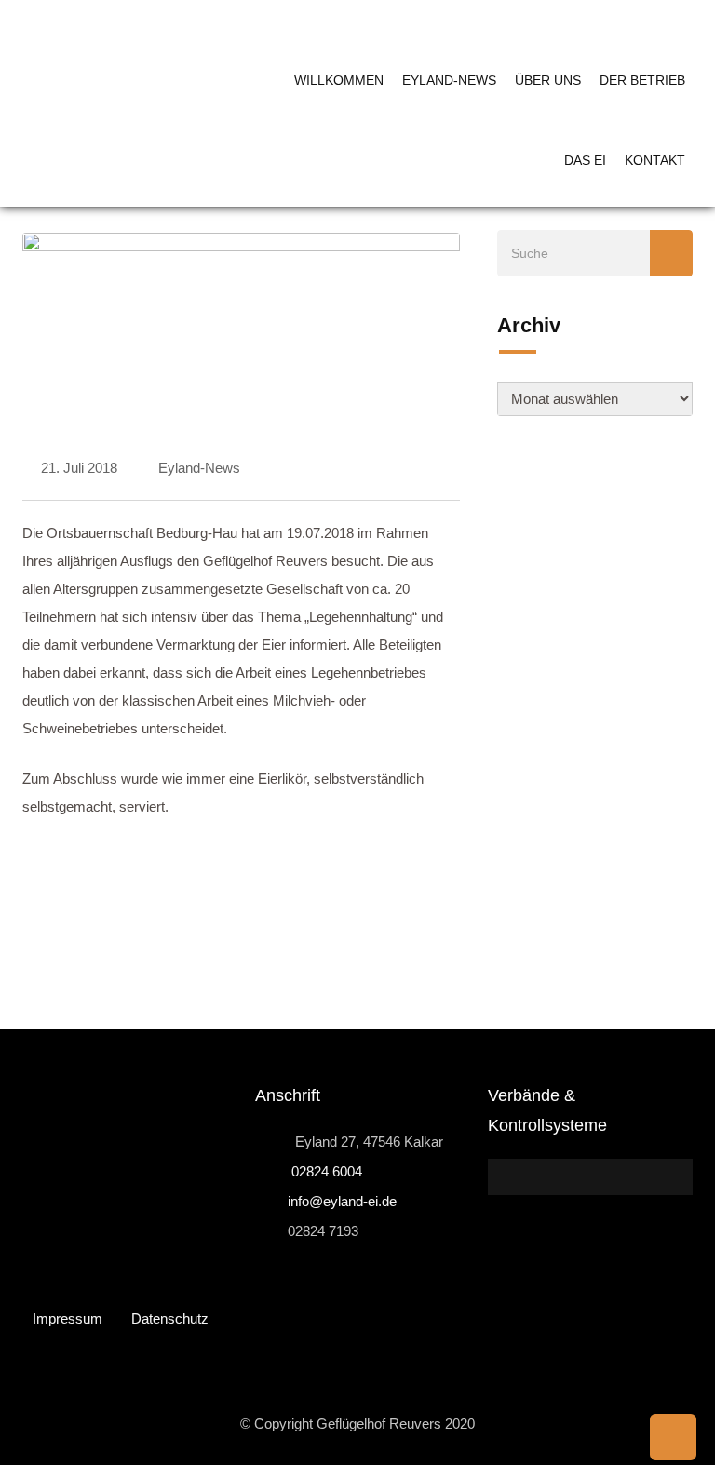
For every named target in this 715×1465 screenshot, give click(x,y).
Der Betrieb (642, 80)
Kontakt (655, 160)
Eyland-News (449, 80)
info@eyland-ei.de (342, 1201)
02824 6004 (325, 1171)
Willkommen (339, 80)
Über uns (548, 80)
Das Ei (585, 160)
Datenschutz (170, 1318)
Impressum (67, 1318)
